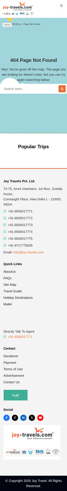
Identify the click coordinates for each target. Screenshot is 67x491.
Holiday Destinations (18, 297)
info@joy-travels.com (28, 252)
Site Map (9, 284)
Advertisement (13, 375)
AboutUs (9, 271)
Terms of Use (13, 369)
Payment (9, 362)
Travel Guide (12, 291)
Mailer (7, 304)
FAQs (7, 278)
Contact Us (11, 382)
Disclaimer (10, 356)
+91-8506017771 (20, 337)
